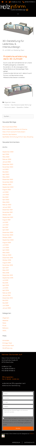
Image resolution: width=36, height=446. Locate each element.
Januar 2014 (6, 295)
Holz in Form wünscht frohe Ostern (14, 132)
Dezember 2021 (8, 209)
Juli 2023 (6, 169)
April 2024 (6, 154)
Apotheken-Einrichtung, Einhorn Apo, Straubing (18, 137)
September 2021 (8, 217)
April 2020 (6, 250)
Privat (4, 325)
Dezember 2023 (8, 164)
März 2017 (6, 270)
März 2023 (6, 177)
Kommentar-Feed (8, 345)
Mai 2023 (5, 172)
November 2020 (8, 235)
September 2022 (8, 187)
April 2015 (6, 285)
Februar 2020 (7, 255)
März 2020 (6, 252)
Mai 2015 (5, 283)
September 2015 (8, 278)
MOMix (31, 433)
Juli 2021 (5, 222)
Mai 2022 (5, 197)
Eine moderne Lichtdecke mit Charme (15, 129)
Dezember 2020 (8, 232)
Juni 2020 (6, 247)
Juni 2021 (6, 225)
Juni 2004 (6, 305)
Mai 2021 (5, 227)
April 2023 (6, 174)
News (13, 102)
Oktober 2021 (7, 215)
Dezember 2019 (8, 257)
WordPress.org (7, 348)
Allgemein (7, 102)
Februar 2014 (7, 293)
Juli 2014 (5, 288)
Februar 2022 (7, 204)
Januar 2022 (7, 207)
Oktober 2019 (7, 260)
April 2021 (6, 230)
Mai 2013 (5, 300)
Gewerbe (5, 320)
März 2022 (6, 202)
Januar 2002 (7, 308)
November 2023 (8, 167)
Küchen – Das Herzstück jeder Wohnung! (17, 105)
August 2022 (7, 189)
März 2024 (6, 157)
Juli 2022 (6, 192)
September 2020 (8, 240)
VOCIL (4, 330)
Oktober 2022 (7, 184)
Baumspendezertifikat (10, 127)
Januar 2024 (7, 162)
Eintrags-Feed (7, 343)
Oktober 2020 (7, 237)
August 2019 (7, 262)
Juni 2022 (6, 194)
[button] (18, 13)
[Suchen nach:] (18, 116)
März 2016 (6, 273)
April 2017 (6, 267)
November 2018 (8, 265)
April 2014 (6, 290)
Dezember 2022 (8, 179)
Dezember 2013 (8, 298)
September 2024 (8, 152)
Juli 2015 (5, 280)
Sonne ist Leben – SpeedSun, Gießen (16, 107)
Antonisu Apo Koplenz (10, 134)
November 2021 (8, 212)
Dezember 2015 (8, 275)
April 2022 (6, 199)
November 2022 (8, 182)
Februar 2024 (7, 159)
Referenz (5, 328)
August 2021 (6, 220)
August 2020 (7, 242)
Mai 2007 (5, 303)
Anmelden (6, 340)
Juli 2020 (6, 245)
